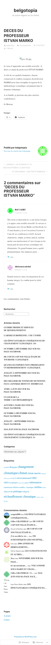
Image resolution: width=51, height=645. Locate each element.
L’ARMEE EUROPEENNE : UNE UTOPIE (22, 335)
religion (25, 491)
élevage (6, 501)
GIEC (34, 478)
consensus (43, 473)
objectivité (8, 491)
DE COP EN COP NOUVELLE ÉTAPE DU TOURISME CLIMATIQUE (22, 358)
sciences (38, 497)
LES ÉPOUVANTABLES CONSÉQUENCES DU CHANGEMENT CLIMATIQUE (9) (24, 436)
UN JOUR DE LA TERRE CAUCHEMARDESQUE (18, 398)
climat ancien (33, 473)
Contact (7, 619)
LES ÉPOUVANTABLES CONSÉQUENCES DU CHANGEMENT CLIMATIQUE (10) (24, 342)
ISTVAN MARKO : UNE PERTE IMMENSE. (29, 172)
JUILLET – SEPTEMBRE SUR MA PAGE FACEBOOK (19, 423)
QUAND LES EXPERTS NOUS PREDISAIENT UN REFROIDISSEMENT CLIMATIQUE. (24, 366)
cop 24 (8, 478)
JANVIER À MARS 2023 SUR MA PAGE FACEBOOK (19, 406)
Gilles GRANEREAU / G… (22, 572)
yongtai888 (15, 514)
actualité (6, 467)
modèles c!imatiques (26, 487)
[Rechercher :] (16, 313)
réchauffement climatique (20, 496)
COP (5, 478)
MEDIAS (16, 487)
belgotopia (25, 10)
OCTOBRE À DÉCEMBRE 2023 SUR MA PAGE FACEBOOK (22, 350)
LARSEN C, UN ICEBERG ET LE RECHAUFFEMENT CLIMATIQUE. (17, 166)
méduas (44, 487)
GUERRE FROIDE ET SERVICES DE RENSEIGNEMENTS (19, 329)
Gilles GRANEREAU (20, 521)
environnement (24, 478)
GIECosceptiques (11, 482)
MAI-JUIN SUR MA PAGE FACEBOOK (21, 429)
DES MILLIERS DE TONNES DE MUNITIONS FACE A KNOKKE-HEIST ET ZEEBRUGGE (24, 382)
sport (42, 497)
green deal (21, 483)
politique (17, 491)
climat (22, 472)
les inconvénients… (19, 565)
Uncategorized (25, 45)
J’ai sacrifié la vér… (19, 536)
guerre (27, 482)
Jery (13, 558)
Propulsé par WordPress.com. (25, 637)
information (35, 482)
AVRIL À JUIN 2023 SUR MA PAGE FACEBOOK (17, 390)
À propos (7, 615)
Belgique (13, 467)
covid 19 (13, 478)
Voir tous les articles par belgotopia (17, 151)
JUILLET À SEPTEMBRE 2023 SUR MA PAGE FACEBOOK (22, 374)
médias (38, 487)
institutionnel (8, 487)
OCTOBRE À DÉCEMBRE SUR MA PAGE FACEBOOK (20, 415)
